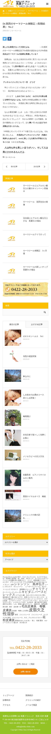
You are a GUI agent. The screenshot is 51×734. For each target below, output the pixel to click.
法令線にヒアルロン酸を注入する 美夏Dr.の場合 (35, 219)
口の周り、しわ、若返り (14, 604)
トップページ (8, 695)
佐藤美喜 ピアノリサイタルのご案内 (34, 476)
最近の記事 (14, 324)
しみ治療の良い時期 (14, 580)
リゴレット (29, 599)
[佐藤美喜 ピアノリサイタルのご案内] (13, 478)
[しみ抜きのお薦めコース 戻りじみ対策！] (13, 398)
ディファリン (7, 592)
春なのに (27, 376)
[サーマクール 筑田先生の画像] (11, 205)
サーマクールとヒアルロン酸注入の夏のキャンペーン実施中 (35, 188)
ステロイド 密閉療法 (18, 589)
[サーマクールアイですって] (11, 238)
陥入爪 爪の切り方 (20, 622)
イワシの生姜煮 (28, 582)
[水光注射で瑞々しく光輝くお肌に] (13, 438)
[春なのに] (13, 378)
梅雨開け (27, 416)
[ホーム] (4, 11)
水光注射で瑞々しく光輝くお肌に (34, 436)
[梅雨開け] (13, 418)
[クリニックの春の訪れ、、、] (13, 518)
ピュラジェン (31, 597)
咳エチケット (28, 604)
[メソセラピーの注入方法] (13, 458)
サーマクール (16, 31)
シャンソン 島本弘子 (29, 584)
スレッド (29, 589)
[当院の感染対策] (13, 358)
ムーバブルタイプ (20, 599)
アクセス (6, 705)
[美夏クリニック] (9, 6)
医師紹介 (29, 695)
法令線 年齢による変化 (20, 610)
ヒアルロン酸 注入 (22, 595)
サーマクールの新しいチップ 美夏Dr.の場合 (36, 268)
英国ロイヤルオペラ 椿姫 (34, 496)
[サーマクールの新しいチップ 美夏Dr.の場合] (11, 270)
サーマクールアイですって (34, 234)
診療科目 (6, 700)
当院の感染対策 (29, 356)
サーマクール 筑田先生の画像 (35, 203)
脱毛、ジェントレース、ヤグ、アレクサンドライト (25, 617)
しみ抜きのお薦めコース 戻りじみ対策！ (34, 396)
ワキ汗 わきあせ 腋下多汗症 (31, 602)
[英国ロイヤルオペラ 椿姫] (13, 498)
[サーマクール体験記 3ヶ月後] (11, 254)
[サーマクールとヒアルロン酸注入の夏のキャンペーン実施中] (11, 189)
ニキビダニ (26, 591)
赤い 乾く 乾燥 (33, 620)
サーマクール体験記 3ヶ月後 (35, 252)
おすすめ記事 (37, 324)
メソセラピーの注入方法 (34, 456)
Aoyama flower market (10, 577)
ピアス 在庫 (22, 597)
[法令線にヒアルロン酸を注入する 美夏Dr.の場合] (11, 222)
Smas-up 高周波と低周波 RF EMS (25, 577)
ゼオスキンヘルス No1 (33, 336)
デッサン (15, 592)
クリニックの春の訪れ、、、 (31, 516)
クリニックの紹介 (33, 700)
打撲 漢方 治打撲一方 (13, 607)
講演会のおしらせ (21, 620)
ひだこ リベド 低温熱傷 (30, 580)
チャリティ (40, 589)
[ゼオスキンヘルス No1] (13, 338)
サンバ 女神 (9, 584)
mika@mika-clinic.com (25, 726)
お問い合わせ (25, 671)
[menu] (47, 4)
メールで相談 (31, 705)
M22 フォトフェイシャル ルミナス (30, 577)
